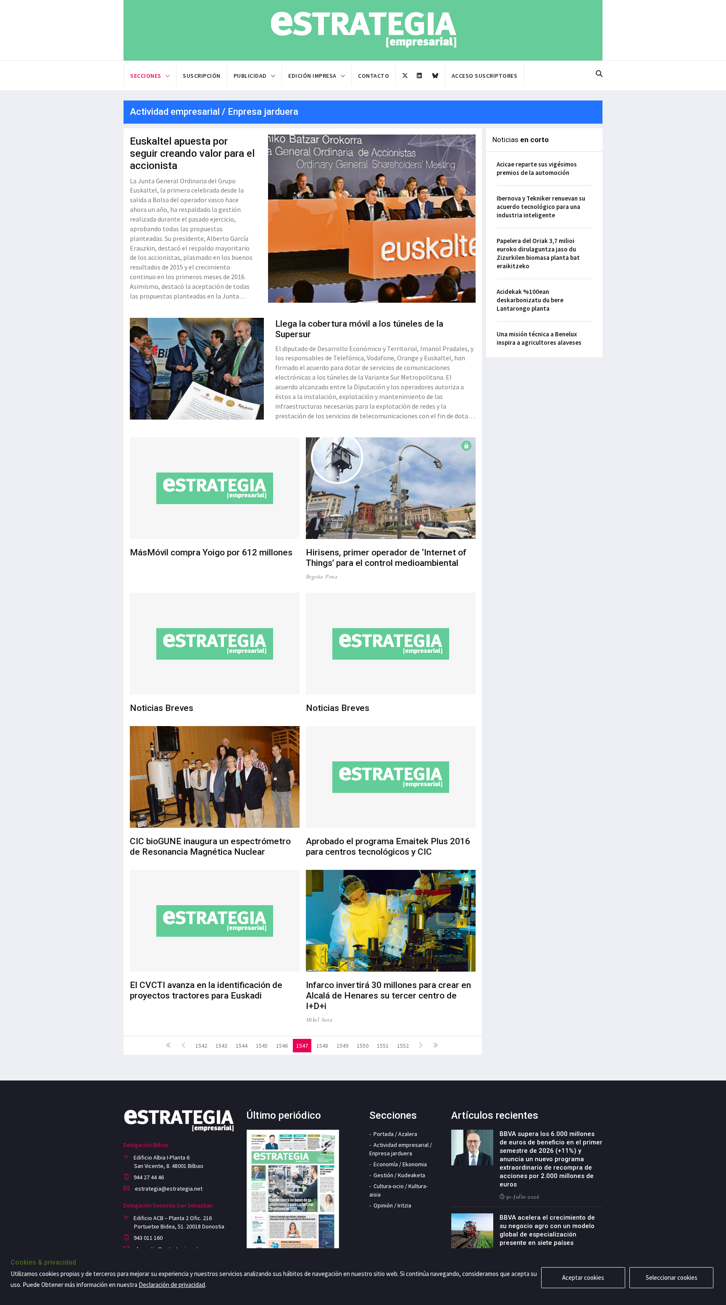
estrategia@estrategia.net (168, 1188)
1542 (201, 1045)
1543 (221, 1045)
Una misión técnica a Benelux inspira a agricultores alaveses (539, 338)
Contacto (373, 75)
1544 (241, 1045)
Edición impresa (312, 75)
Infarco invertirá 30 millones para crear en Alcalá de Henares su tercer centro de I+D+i (388, 995)
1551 (383, 1045)
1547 (302, 1045)
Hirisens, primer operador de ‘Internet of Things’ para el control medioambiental (386, 557)
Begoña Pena (322, 576)
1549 (342, 1045)
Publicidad (250, 75)
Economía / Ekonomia (400, 1164)
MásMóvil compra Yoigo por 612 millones (211, 552)
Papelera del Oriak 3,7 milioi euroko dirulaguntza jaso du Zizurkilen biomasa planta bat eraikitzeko (538, 253)
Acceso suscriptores (485, 75)
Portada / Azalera (395, 1134)
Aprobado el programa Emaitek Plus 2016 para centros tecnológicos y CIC (388, 846)
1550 (362, 1045)
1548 (322, 1045)
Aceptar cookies (583, 1277)
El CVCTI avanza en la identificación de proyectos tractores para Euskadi (206, 990)
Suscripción (202, 75)
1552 (403, 1045)
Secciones (145, 75)
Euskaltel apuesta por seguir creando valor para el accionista (192, 153)
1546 (282, 1045)
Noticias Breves (161, 708)
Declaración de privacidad (172, 1285)
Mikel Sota (319, 1019)
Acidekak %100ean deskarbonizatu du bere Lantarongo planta (530, 300)
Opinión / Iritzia (392, 1205)
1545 (262, 1045)
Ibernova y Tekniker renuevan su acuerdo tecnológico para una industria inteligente (541, 206)
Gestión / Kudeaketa (399, 1175)
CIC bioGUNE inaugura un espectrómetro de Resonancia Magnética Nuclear (210, 846)
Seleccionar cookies (671, 1277)
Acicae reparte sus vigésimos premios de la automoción (537, 168)
